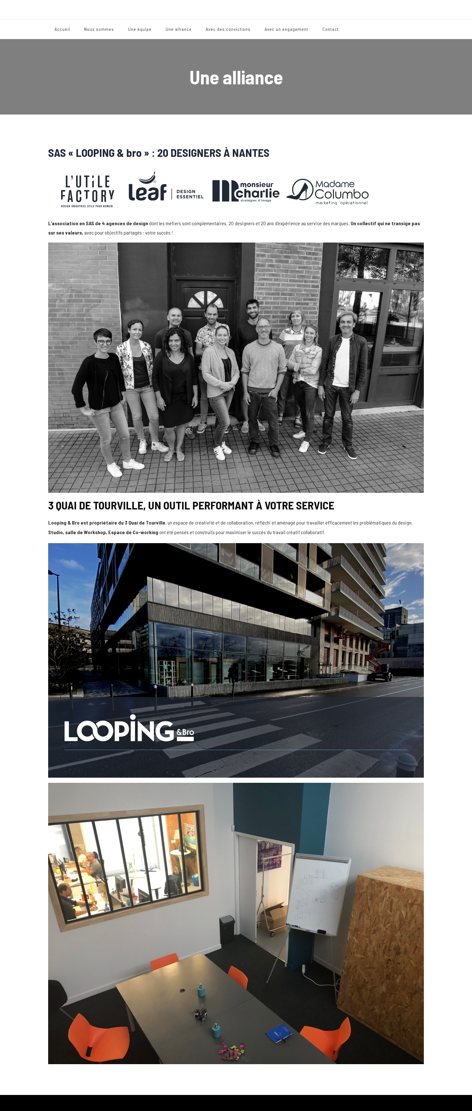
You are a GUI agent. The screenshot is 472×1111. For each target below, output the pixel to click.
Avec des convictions (228, 29)
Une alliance (179, 29)
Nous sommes (99, 29)
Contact (330, 29)
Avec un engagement (286, 29)
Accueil (62, 29)
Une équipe (140, 29)
